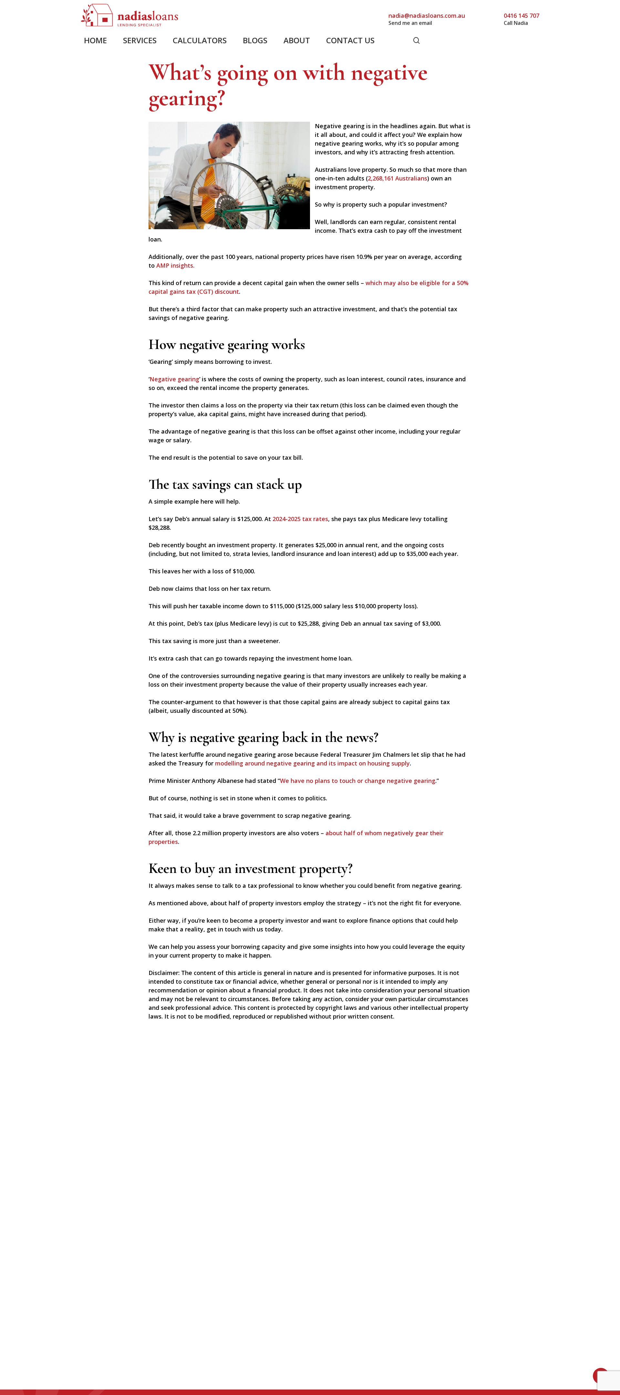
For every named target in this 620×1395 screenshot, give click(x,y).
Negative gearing (174, 379)
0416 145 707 (521, 15)
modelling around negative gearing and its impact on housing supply (312, 763)
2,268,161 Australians (397, 178)
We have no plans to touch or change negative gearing (357, 781)
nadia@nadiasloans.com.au (426, 15)
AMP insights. (175, 265)
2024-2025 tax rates (300, 519)
